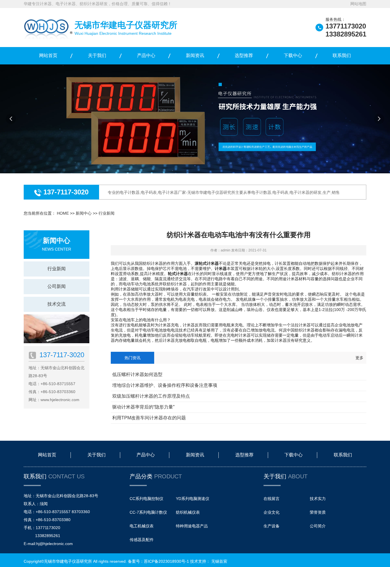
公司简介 (318, 526)
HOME (63, 213)
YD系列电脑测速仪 (192, 498)
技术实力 (318, 498)
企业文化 (272, 512)
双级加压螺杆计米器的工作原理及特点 (151, 396)
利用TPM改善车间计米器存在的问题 (149, 417)
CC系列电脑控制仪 (146, 498)
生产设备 (272, 526)
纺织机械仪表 (188, 512)
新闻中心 (84, 213)
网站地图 (358, 3)
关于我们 (97, 55)
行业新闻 (106, 213)
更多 (359, 357)
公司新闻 (56, 286)
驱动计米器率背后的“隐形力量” (143, 407)
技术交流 (56, 304)
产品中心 (146, 55)
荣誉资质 (318, 512)
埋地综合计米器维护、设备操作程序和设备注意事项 (164, 385)
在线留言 (272, 498)
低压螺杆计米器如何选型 (137, 374)
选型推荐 (244, 55)
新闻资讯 (195, 55)
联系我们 (342, 55)
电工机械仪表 (142, 526)
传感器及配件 (142, 539)
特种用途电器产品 (192, 526)
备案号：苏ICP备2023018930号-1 (158, 561)
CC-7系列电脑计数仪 (148, 512)
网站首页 (48, 55)
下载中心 (293, 55)
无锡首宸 (219, 561)
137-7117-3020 (65, 192)
